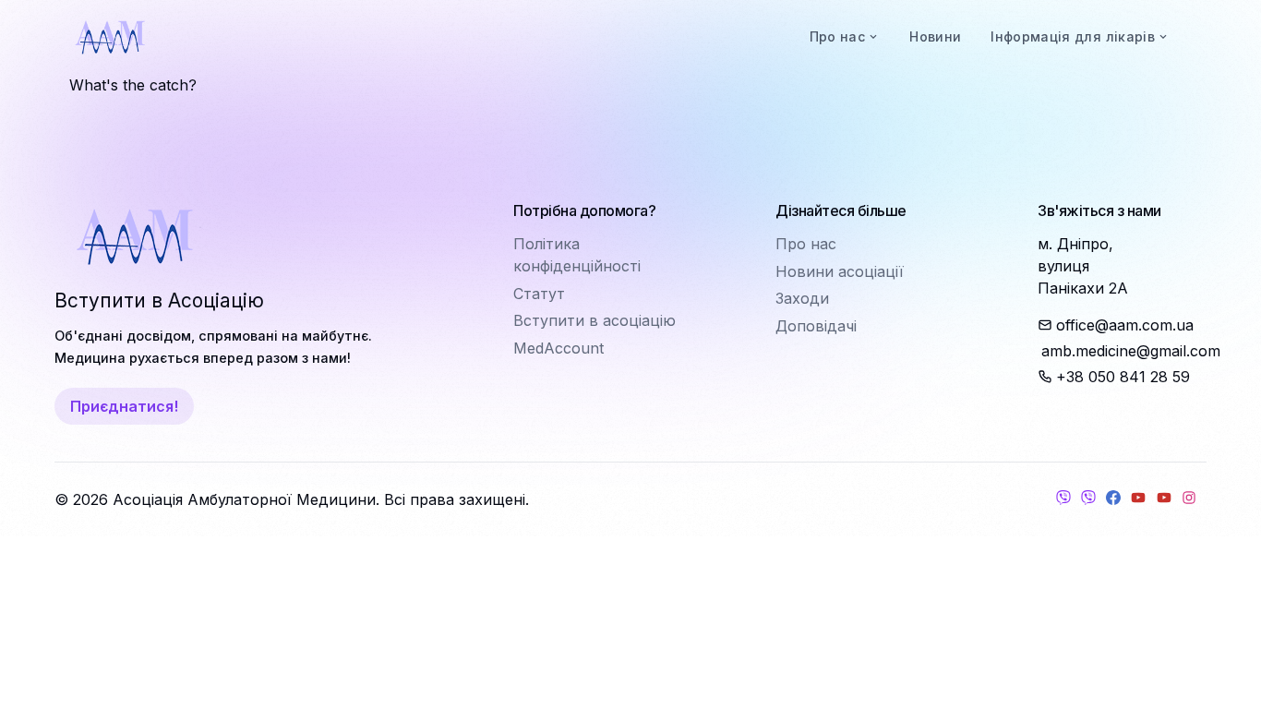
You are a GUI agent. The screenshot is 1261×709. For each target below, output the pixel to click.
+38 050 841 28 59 (1123, 376)
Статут (539, 293)
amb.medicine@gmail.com (1124, 351)
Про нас (805, 243)
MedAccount (558, 348)
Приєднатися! (124, 406)
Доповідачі (816, 326)
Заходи (802, 298)
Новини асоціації (839, 271)
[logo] (110, 37)
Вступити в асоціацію (594, 320)
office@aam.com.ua (1125, 325)
